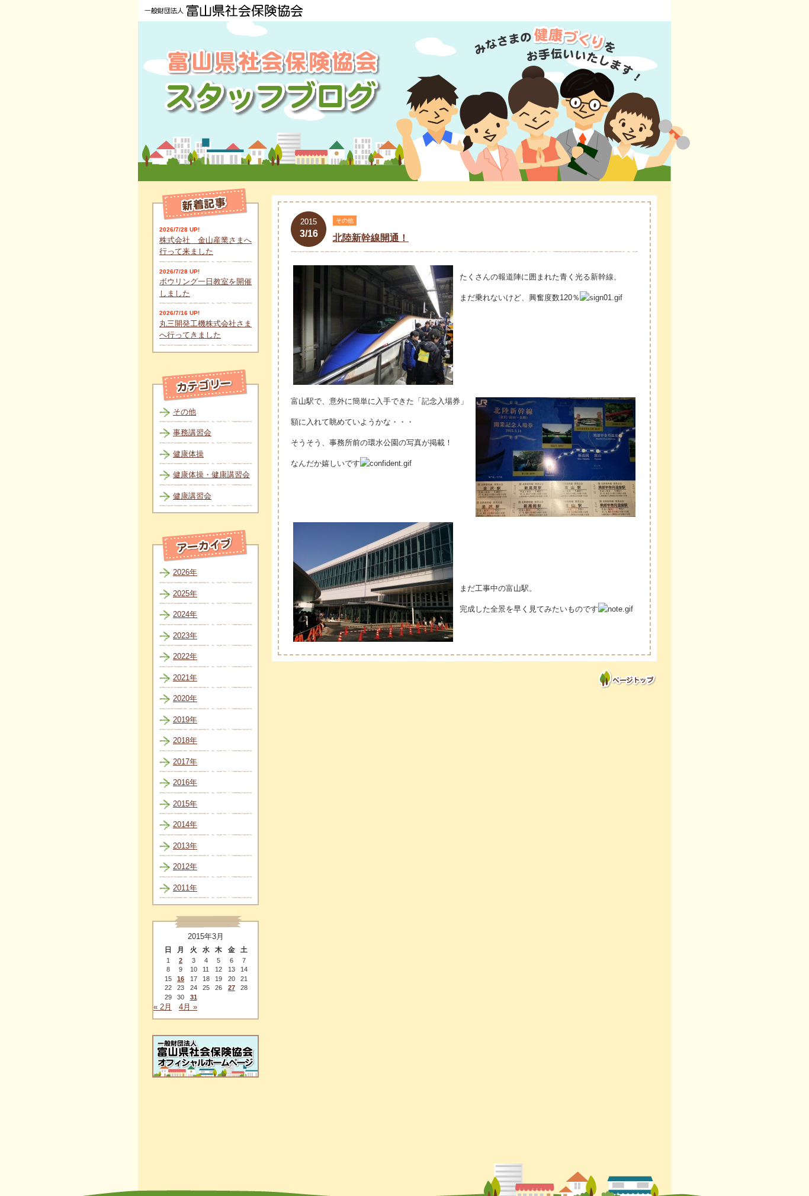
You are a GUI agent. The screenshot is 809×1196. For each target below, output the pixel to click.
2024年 (185, 614)
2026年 (185, 572)
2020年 (185, 698)
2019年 (185, 719)
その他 (184, 411)
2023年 (185, 635)
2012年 (185, 866)
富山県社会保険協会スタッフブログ (274, 82)
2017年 (185, 761)
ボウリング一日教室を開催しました (205, 287)
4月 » (188, 1006)
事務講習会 (192, 432)
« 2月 (162, 1006)
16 (180, 978)
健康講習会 (192, 495)
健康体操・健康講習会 (211, 474)
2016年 (185, 782)
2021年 (185, 677)
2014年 (185, 824)
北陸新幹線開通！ (371, 238)
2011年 (185, 887)
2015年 (185, 803)
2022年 (185, 656)
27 (231, 987)
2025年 (185, 593)
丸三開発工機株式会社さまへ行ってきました (205, 329)
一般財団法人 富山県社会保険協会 (224, 10)
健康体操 (188, 453)
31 (193, 997)
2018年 (185, 740)
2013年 (185, 845)
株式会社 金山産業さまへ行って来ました (205, 246)
